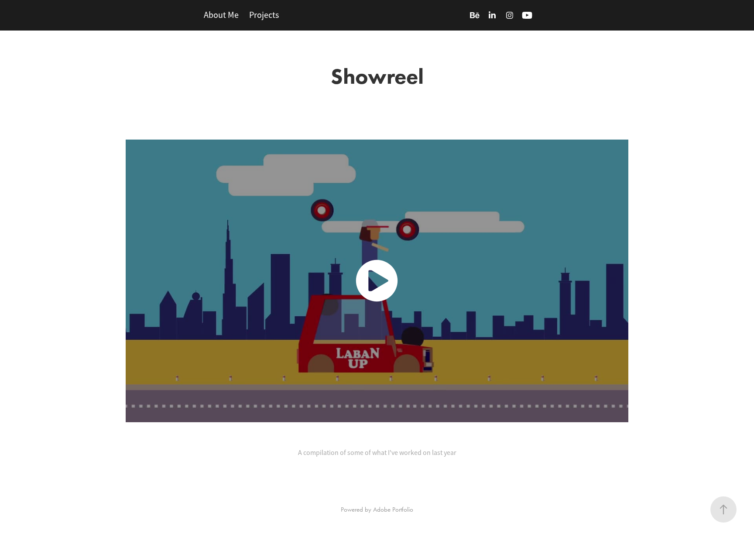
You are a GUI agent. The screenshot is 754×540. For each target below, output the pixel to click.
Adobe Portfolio (393, 509)
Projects (264, 15)
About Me (221, 15)
